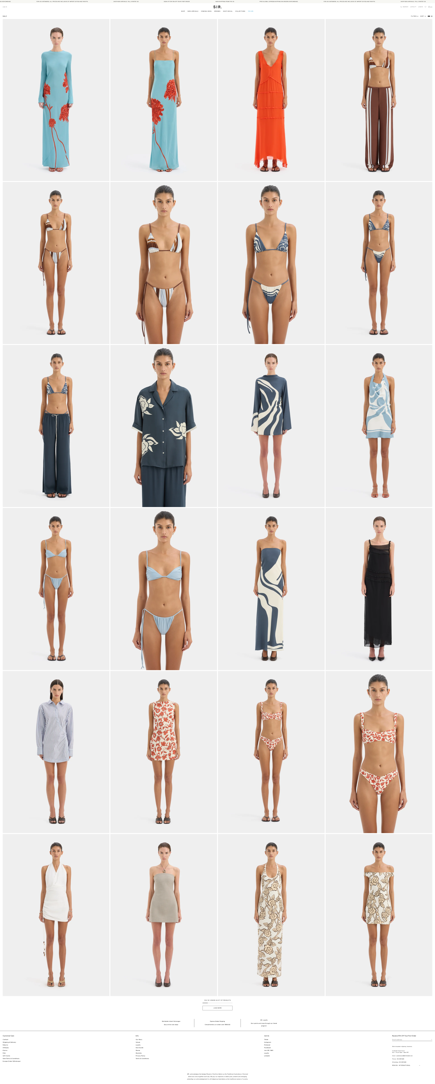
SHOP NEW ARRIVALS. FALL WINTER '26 (71, 1)
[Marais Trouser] (379, 100)
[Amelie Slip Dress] (163, 100)
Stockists (139, 1053)
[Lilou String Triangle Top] (271, 263)
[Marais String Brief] (56, 263)
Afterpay (6, 1047)
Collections (240, 11)
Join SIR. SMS (268, 1050)
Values (138, 1042)
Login (420, 6)
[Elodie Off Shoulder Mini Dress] (379, 915)
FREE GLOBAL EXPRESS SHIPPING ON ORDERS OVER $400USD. (224, 1)
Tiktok (266, 1039)
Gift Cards (6, 1055)
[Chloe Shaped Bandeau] (379, 752)
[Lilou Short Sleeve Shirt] (163, 426)
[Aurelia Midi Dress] (379, 589)
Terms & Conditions (142, 1058)
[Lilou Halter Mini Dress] (379, 426)
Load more (218, 1008)
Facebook (267, 1047)
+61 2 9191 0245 (400, 1059)
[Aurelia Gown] (271, 100)
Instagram (267, 1042)
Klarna (5, 1050)
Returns (5, 1045)
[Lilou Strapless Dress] (271, 589)
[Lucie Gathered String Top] (163, 589)
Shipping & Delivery (9, 1042)
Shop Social (228, 11)
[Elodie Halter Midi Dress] (271, 915)
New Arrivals (193, 11)
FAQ (4, 1053)
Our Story (139, 1039)
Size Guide (139, 1047)
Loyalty (413, 6)
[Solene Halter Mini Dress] (163, 915)
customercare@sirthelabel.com (404, 1055)
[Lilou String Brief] (379, 263)
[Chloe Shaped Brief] (271, 752)
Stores (138, 1050)
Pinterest (267, 1045)
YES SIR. (251, 11)
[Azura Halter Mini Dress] (56, 915)
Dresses (217, 11)
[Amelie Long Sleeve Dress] (56, 100)
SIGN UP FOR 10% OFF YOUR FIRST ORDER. (123, 1)
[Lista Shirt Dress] (56, 752)
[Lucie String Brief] (56, 589)
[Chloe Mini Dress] (163, 752)
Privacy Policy (140, 1055)
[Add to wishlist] (106, 21)
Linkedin (267, 1055)
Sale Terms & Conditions (11, 1058)
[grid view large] (429, 16)
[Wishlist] (425, 7)
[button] (424, 16)
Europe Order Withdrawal (12, 1061)
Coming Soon (206, 11)
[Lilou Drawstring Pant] (56, 426)
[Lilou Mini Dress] (271, 426)
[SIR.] (217, 7)
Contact (5, 1039)
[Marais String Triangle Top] (163, 263)
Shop (183, 11)
